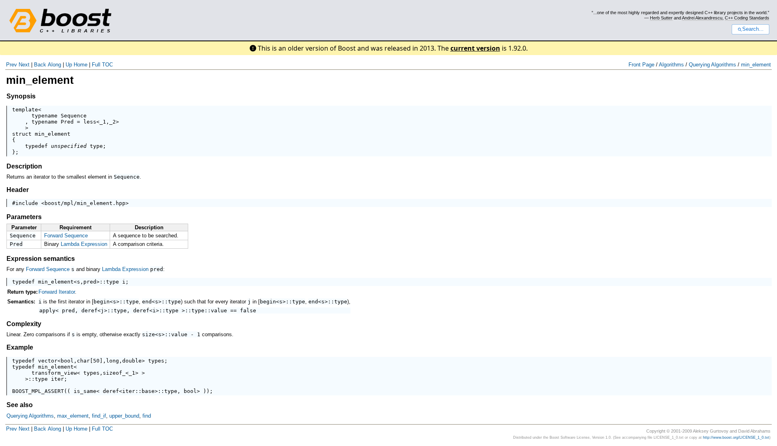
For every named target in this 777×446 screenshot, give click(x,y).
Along (54, 65)
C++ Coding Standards (747, 17)
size (148, 334)
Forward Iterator (56, 292)
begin (101, 302)
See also (19, 404)
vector (47, 361)
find (146, 416)
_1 (103, 122)
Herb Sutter (661, 17)
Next (24, 65)
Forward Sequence (66, 236)
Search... (753, 29)
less (89, 122)
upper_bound (124, 416)
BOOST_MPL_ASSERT (38, 391)
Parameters (24, 216)
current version (475, 48)
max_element (73, 416)
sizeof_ (114, 373)
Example (19, 347)
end (147, 302)
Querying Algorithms (712, 65)
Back (40, 65)
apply (47, 310)
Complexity (23, 323)
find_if (99, 416)
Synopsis (21, 96)
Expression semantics (40, 258)
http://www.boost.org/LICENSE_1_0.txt (736, 437)
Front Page (641, 65)
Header (17, 189)
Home (80, 65)
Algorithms (671, 65)
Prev (11, 65)
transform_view (54, 373)
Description (24, 166)
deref (89, 310)
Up (69, 65)
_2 (112, 122)
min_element (756, 65)
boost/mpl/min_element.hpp (85, 203)
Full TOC (102, 65)
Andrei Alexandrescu (702, 17)
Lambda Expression (84, 244)
